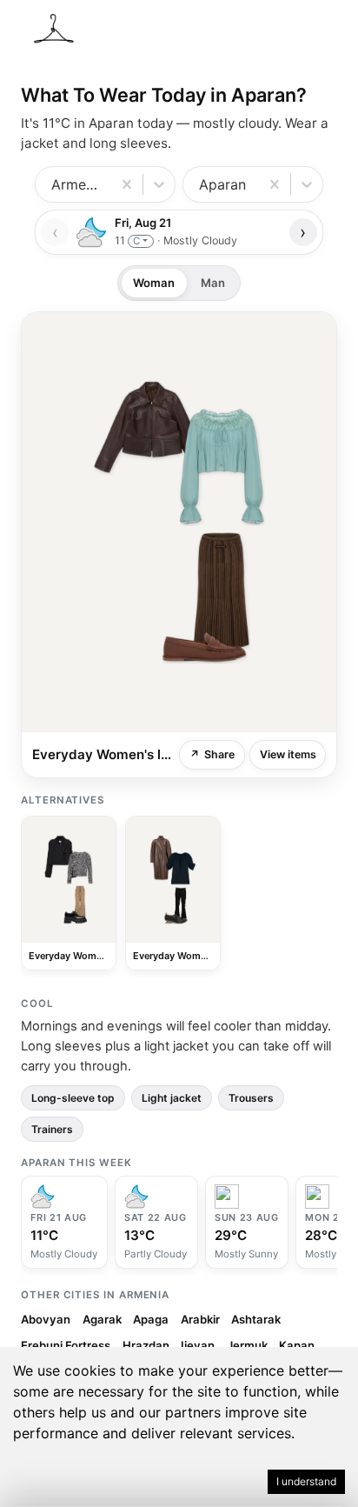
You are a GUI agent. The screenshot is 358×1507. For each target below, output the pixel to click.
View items (288, 754)
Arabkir (200, 1319)
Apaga (151, 1319)
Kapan (297, 1345)
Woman (154, 283)
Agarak (102, 1319)
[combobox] (53, 184)
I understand (306, 1481)
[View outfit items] (179, 522)
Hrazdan (146, 1345)
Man (213, 283)
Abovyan (45, 1319)
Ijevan (198, 1345)
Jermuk (247, 1345)
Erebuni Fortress (65, 1345)
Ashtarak (256, 1319)
